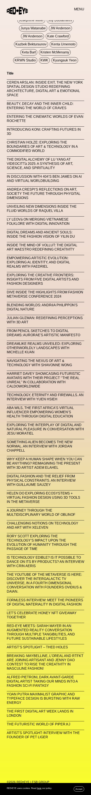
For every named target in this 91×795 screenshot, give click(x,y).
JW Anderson (60, 28)
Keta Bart (29, 52)
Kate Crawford (58, 36)
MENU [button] (79, 9)
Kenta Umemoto (63, 44)
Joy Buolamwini (60, 20)
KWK (44, 60)
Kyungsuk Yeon (65, 60)
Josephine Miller (31, 20)
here (39, 788)
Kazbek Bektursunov (31, 44)
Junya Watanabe (33, 28)
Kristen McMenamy (54, 52)
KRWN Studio (25, 60)
